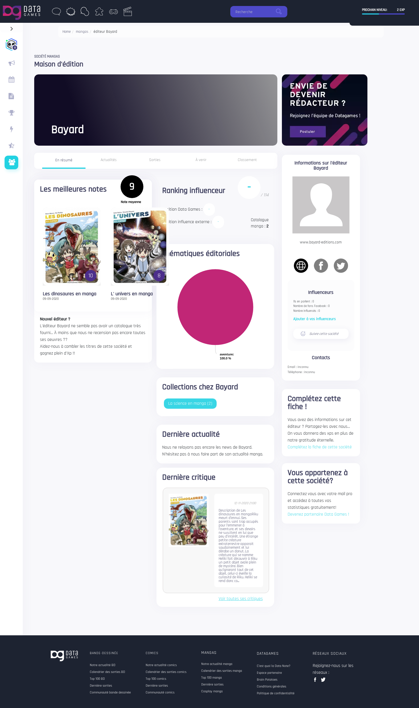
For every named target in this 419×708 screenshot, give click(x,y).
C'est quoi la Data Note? (273, 666)
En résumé (63, 160)
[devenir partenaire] (324, 110)
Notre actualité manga (216, 664)
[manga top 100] (11, 113)
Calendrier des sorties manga (221, 671)
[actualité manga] (11, 63)
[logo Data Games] (23, 11)
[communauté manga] (11, 162)
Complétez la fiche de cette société (320, 447)
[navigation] (11, 27)
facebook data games (316, 681)
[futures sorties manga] (11, 96)
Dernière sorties (212, 684)
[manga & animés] (85, 13)
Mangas (209, 653)
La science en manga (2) (190, 403)
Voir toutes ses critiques (241, 599)
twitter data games (323, 681)
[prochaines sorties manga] (11, 80)
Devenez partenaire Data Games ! (318, 514)
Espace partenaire (269, 673)
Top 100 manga (211, 677)
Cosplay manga (212, 691)
